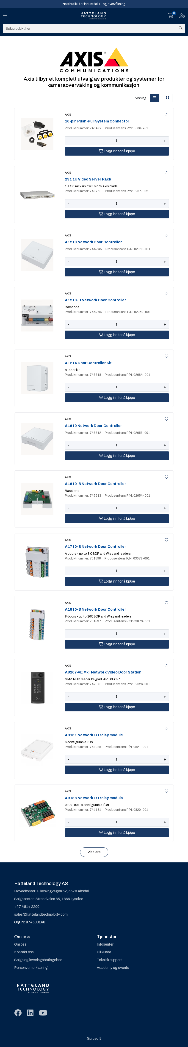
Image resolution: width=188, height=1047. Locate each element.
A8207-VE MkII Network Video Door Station (103, 672)
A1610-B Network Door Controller (95, 484)
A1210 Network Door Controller (93, 242)
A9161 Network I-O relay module (94, 735)
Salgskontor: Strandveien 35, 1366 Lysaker (48, 899)
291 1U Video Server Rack (88, 179)
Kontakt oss (24, 952)
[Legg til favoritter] (165, 115)
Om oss (20, 944)
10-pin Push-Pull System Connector (97, 121)
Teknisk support (109, 960)
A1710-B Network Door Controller (95, 547)
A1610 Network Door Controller (93, 426)
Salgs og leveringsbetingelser (38, 960)
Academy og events (113, 968)
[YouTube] (43, 1013)
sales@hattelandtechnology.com (41, 914)
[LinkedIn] (30, 1013)
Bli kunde (104, 952)
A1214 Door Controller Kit (88, 363)
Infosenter (105, 944)
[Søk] (180, 28)
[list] (154, 98)
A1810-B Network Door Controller (95, 609)
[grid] (167, 98)
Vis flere (94, 852)
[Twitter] (18, 1013)
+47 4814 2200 (26, 907)
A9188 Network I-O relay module (94, 798)
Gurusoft (94, 1038)
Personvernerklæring (31, 968)
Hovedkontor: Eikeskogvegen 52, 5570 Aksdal (51, 891)
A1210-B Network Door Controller (95, 300)
